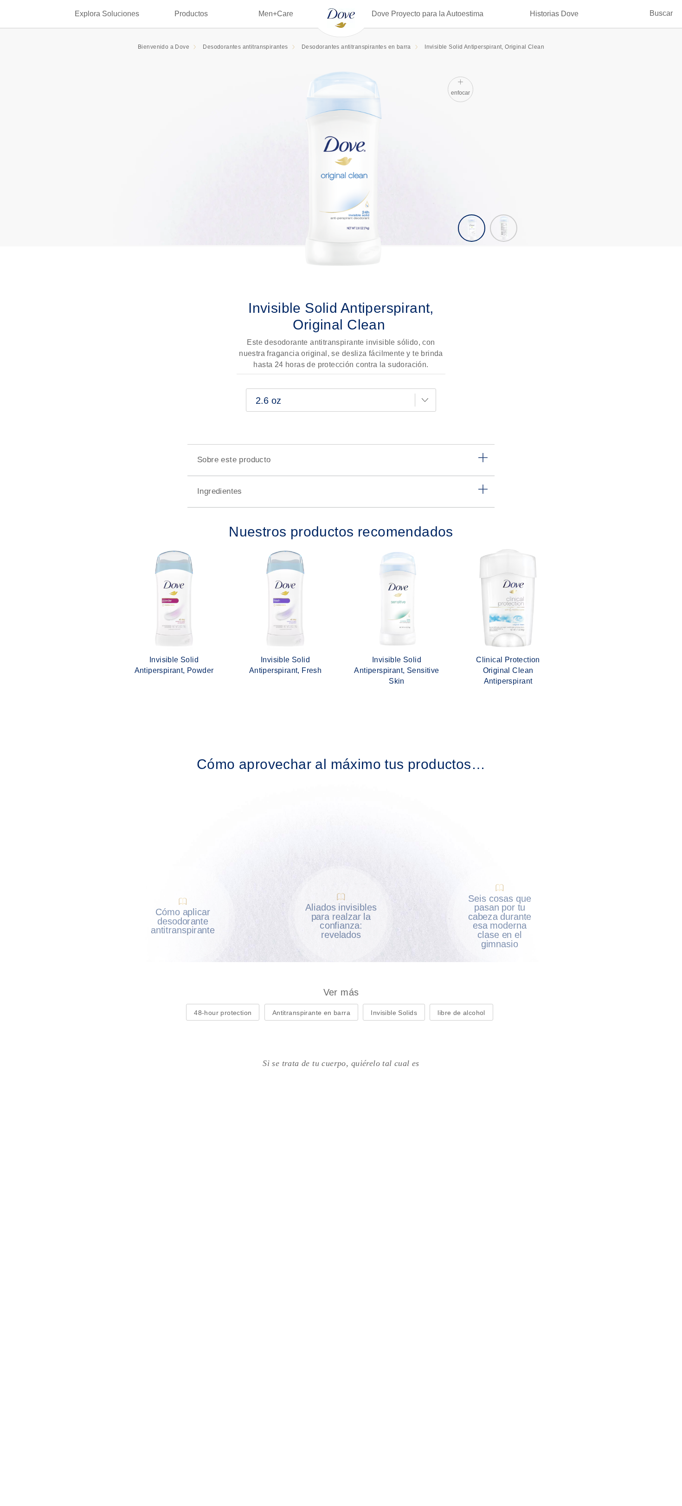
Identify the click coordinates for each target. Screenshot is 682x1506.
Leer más (189, 938)
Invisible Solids (394, 1012)
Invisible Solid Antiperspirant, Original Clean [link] (484, 47)
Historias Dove (554, 14)
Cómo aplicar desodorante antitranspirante (183, 921)
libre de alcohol (461, 1012)
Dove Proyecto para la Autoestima (427, 14)
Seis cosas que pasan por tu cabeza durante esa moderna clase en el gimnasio (499, 921)
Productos (191, 14)
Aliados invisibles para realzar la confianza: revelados (341, 921)
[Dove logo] (341, 17)
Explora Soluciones (107, 14)
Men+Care (275, 14)
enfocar (460, 93)
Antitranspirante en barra (311, 1012)
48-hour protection (222, 1012)
